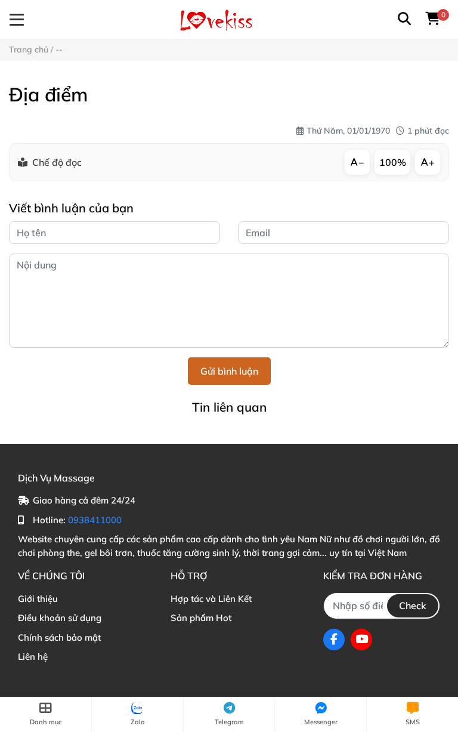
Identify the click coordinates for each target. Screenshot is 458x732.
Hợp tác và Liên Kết (211, 598)
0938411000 (95, 520)
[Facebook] (334, 639)
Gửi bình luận (229, 371)
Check (412, 605)
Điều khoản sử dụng (59, 617)
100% (392, 162)
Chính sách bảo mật (59, 637)
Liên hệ (33, 656)
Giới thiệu (38, 598)
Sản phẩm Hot (201, 617)
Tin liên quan (229, 407)
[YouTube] (361, 639)
